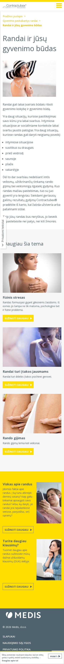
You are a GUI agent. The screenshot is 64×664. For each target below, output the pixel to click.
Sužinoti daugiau (17, 318)
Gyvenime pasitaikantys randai (20, 20)
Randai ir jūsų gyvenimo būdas (22, 25)
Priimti (53, 656)
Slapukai (9, 636)
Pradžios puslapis (13, 16)
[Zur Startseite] (21, 6)
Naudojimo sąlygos (17, 643)
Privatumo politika (17, 649)
